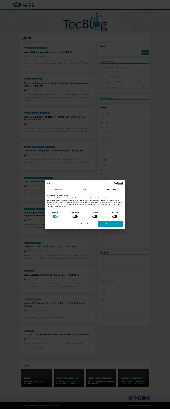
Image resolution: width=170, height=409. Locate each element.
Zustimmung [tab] (58, 189)
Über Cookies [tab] (111, 189)
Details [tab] (85, 189)
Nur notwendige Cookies (84, 224)
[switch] (75, 216)
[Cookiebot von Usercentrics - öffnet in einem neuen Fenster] (115, 183)
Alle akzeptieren (110, 224)
